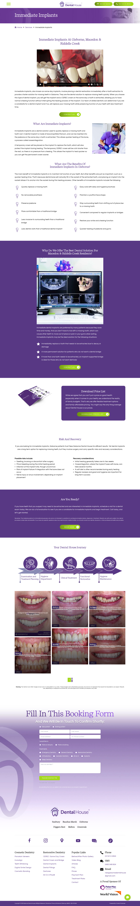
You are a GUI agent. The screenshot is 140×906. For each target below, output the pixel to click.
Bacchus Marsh (71, 822)
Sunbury (56, 822)
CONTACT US (69, 114)
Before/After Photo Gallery (82, 856)
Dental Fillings (49, 868)
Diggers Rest (59, 827)
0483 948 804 (110, 864)
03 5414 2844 (125, 4)
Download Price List (93, 414)
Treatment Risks (78, 879)
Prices (74, 871)
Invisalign (18, 860)
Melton (71, 827)
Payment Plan (77, 875)
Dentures (47, 871)
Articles (75, 864)
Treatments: (43, 749)
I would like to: (44, 741)
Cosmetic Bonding (22, 871)
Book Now (105, 4)
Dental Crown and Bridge (53, 860)
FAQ (73, 868)
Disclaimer (48, 903)
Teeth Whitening (21, 864)
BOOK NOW (69, 527)
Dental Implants (49, 864)
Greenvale (81, 827)
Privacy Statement (56, 903)
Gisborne (83, 822)
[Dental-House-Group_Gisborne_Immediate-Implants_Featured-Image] (128, 900)
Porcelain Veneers (22, 856)
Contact (75, 882)
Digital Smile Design (23, 868)
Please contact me (49, 778)
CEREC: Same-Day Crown (53, 856)
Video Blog (76, 860)
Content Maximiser (120, 903)
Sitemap (64, 903)
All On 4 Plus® (49, 875)
